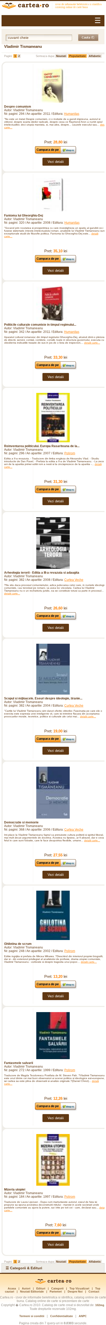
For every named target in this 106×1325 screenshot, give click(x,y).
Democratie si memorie (21, 822)
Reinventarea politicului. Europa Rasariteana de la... (42, 446)
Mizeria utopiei (14, 1189)
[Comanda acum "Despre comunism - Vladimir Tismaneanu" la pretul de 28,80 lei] (55, 153)
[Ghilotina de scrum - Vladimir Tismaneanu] (53, 915)
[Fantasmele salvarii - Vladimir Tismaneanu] (53, 1035)
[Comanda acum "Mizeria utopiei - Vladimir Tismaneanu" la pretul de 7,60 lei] (55, 1236)
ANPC (83, 1316)
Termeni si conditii (31, 1316)
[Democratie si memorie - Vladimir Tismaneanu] (53, 792)
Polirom (69, 453)
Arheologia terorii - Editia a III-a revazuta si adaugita (41, 572)
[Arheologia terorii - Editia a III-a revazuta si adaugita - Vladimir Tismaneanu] (53, 543)
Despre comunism (17, 106)
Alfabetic (95, 56)
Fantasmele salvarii (18, 1063)
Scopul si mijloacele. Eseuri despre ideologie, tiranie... (43, 698)
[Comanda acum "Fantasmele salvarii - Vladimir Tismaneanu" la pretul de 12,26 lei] (55, 1109)
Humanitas (71, 114)
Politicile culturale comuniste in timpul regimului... (40, 324)
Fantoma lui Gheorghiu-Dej (23, 215)
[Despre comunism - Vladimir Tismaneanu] (53, 86)
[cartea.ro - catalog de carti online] (53, 1282)
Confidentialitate (61, 1316)
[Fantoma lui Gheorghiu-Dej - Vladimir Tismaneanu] (53, 195)
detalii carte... (92, 342)
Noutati (61, 56)
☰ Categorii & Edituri (24, 1268)
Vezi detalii (56, 162)
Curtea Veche (73, 580)
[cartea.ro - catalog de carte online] (53, 6)
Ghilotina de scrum (18, 944)
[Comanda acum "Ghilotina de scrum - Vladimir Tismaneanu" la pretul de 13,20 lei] (55, 988)
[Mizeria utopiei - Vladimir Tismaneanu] (53, 1160)
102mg (99, 1305)
